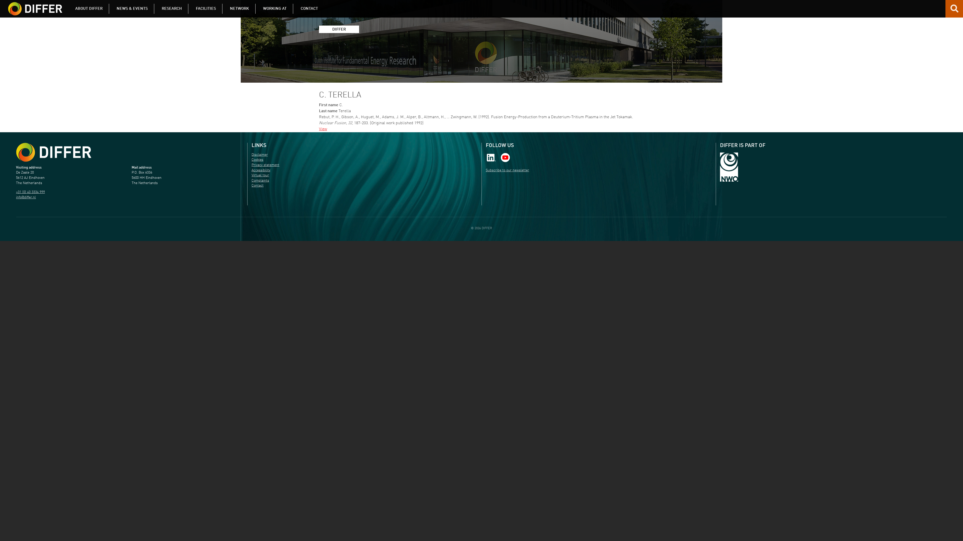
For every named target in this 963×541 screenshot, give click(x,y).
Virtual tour (260, 175)
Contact (258, 185)
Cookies (257, 160)
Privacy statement (265, 165)
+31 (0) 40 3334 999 (30, 192)
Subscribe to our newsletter (507, 170)
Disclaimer (260, 155)
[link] (491, 157)
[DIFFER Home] (35, 6)
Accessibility (261, 170)
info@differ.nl (26, 197)
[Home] (53, 152)
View (323, 129)
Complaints (260, 180)
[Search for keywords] (954, 11)
